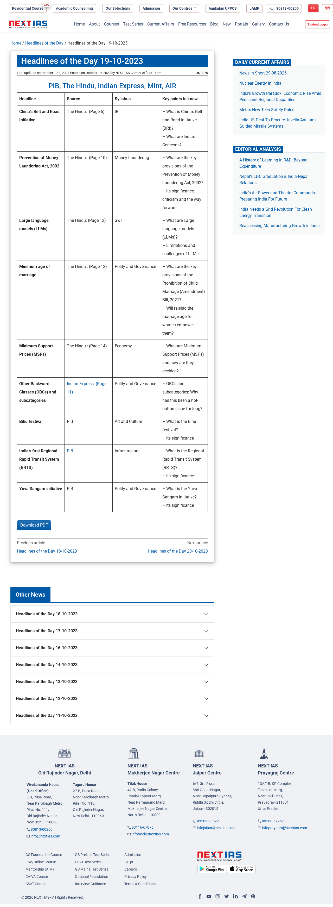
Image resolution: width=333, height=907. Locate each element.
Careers (130, 869)
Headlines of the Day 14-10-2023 (47, 664)
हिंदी (327, 8)
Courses (111, 24)
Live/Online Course (40, 862)
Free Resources (192, 24)
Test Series (133, 24)
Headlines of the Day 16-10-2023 (47, 647)
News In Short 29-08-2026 (263, 73)
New (227, 24)
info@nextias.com (45, 836)
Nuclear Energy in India (260, 83)
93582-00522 (208, 821)
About (94, 24)
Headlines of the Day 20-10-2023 (178, 551)
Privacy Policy (135, 876)
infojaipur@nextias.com (216, 828)
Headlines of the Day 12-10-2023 (47, 698)
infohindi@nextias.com (150, 834)
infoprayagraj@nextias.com (284, 828)
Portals (241, 24)
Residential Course (27, 8)
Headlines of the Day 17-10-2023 (47, 630)
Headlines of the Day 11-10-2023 (47, 715)
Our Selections (118, 8)
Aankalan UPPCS (223, 8)
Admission (151, 8)
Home (79, 24)
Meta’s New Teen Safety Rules (266, 109)
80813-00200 (42, 829)
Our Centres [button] (182, 8)
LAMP (254, 8)
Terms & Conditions (140, 884)
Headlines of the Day (44, 43)
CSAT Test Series (88, 862)
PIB (71, 450)
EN (313, 8)
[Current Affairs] (28, 24)
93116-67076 (142, 827)
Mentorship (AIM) (39, 869)
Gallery (258, 24)
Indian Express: (81, 383)
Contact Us (279, 24)
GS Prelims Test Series (92, 855)
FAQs (128, 862)
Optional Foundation (91, 876)
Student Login (317, 24)
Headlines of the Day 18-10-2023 (47, 551)
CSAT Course (35, 884)
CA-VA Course (36, 876)
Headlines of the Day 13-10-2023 (47, 681)
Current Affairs (160, 24)
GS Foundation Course (43, 855)
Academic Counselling (74, 8)
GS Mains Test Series (91, 869)
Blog (214, 24)
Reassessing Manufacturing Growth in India (279, 225)
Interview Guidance (90, 884)
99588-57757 (273, 821)
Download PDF (34, 525)
